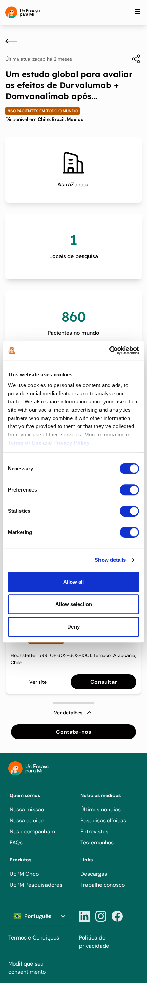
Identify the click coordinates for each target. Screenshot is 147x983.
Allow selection (73, 604)
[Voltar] (11, 41)
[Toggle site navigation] (137, 11)
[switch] (129, 489)
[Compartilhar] (133, 59)
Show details (110, 560)
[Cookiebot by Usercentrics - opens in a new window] (109, 350)
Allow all (73, 582)
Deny (73, 627)
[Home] (22, 12)
